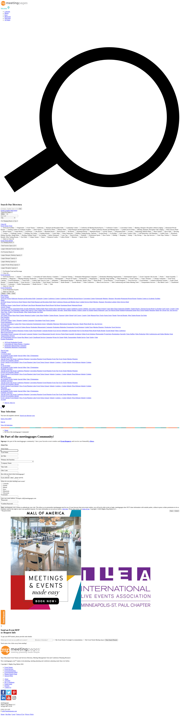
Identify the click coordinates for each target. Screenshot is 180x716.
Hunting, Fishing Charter (79, 310)
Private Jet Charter (58, 337)
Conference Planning (23, 359)
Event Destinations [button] (6, 288)
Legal (13, 714)
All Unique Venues (6, 315)
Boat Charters (49, 308)
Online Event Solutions (88, 334)
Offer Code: (4, 470)
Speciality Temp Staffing (127, 334)
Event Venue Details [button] (7, 240)
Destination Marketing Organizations (15, 347)
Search (3, 293)
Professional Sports (130, 310)
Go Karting (158, 308)
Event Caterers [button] (5, 319)
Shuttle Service (81, 337)
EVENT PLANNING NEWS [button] (10, 360)
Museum (93, 315)
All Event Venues (6, 298)
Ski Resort (57, 305)
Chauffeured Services (39, 337)
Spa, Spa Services (172, 310)
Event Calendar (5, 362)
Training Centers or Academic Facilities (148, 298)
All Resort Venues (6, 305)
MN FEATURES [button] (6, 377)
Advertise (7, 680)
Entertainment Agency (39, 324)
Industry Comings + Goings (58, 362)
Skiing (157, 310)
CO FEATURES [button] (6, 354)
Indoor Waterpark (99, 310)
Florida (5, 485)
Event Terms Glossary (43, 362)
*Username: (4, 494)
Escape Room (150, 308)
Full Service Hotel (16, 302)
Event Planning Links (29, 362)
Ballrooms (15, 298)
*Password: (4, 500)
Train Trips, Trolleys (7, 312)
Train (87, 337)
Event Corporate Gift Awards (17, 334)
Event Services (8, 669)
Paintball (122, 310)
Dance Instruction (119, 308)
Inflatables (50, 324)
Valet (96, 337)
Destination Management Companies (41, 327)
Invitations (78, 334)
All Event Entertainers (7, 324)
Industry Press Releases (74, 362)
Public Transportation (70, 337)
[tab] (90, 7)
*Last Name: (4, 452)
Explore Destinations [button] (7, 339)
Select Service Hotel (123, 302)
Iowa (6, 15)
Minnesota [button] (4, 376)
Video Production (140, 334)
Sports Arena (108, 315)
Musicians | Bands (78, 324)
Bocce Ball (57, 308)
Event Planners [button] (5, 325)
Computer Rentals (47, 330)
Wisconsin (7, 18)
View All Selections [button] (6, 425)
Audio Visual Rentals (35, 330)
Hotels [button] (3, 300)
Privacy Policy (29, 714)
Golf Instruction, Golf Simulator (10, 310)
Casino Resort (16, 305)
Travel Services (116, 327)
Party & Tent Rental (83, 330)
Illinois (6, 13)
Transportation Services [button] (8, 336)
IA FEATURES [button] (5, 366)
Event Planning (47, 359)
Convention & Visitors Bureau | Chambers (17, 344)
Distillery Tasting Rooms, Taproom (135, 308)
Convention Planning (36, 359)
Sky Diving (163, 310)
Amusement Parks (18, 308)
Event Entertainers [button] (6, 322)
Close (13, 293)
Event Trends (63, 359)
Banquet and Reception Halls (26, 298)
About (6, 679)
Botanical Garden (30, 315)
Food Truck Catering (48, 320)
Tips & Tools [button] (4, 350)
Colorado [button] (3, 352)
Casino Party (18, 324)
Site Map (8, 714)
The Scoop (13, 359)
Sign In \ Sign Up (9, 403)
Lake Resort (31, 305)
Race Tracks (140, 310)
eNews (92, 441)
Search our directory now (27, 415)
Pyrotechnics (108, 334)
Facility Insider (13, 355)
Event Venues (8, 667)
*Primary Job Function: (8, 459)
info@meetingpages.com (9, 711)
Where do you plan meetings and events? (13, 481)
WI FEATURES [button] (6, 389)
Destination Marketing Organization (63, 327)
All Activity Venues (6, 308)
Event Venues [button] (5, 297)
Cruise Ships (110, 308)
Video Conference (120, 330)
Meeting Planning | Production (102, 327)
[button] (5, 8)
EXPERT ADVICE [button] (7, 357)
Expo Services (57, 330)
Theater (114, 315)
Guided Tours (42, 310)
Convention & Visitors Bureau (21, 327)
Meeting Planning (72, 359)
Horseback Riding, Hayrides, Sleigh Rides (58, 310)
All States (7, 20)
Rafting (147, 310)
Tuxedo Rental (110, 330)
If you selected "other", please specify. (12, 477)
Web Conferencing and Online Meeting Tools (159, 334)
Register (6, 686)
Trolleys (92, 337)
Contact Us (7, 687)
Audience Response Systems (20, 330)
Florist (63, 334)
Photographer (100, 334)
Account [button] (3, 399)
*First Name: (4, 448)
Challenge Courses (76, 308)
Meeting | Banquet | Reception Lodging (105, 302)
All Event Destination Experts (13, 342)
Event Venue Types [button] (6, 226)
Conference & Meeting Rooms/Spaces (71, 298)
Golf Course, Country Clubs (170, 308)
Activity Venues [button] (5, 307)
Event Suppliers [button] (5, 275)
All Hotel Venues (6, 302)
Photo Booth (87, 324)
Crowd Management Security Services (49, 334)
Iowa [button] (2, 364)
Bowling (63, 308)
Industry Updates (86, 362)
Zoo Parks (40, 312)
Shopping (152, 310)
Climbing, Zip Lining (89, 308)
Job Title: (3, 456)
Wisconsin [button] (4, 387)
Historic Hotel (26, 302)
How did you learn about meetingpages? (13, 474)
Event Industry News (16, 362)
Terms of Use (20, 714)
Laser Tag (108, 310)
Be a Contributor (9, 682)
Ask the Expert (5, 359)
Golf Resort (24, 305)
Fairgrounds (98, 298)
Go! (20, 208)
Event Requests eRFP (10, 672)
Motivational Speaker (66, 324)
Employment (8, 684)
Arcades (26, 308)
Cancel (176, 511)
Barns (14, 315)
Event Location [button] (9, 210)
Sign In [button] (3, 422)
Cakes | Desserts (17, 320)
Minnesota (7, 16)
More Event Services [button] (7, 332)
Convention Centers (89, 298)
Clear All (3, 224)
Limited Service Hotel (86, 302)
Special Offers (22, 355)
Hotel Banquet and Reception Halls (41, 302)
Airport (19, 337)
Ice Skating (90, 310)
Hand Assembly (70, 334)
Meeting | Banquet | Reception (112, 298)
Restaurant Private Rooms (128, 298)
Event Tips (55, 359)
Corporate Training (32, 334)
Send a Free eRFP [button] (6, 419)
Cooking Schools (101, 308)
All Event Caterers (6, 320)
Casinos (68, 308)
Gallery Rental (69, 315)
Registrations (116, 334)
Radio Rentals (101, 330)
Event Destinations (10, 671)
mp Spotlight (4, 355)
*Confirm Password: (7, 503)
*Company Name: (6, 463)
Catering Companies (28, 320)
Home (6, 430)
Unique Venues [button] (5, 314)
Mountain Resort (40, 305)
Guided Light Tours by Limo (28, 310)
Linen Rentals (72, 330)
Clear (8, 293)
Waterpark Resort (77, 305)
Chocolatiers (38, 320)
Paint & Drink (115, 310)
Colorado (7, 11)
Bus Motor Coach (27, 337)
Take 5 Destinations (32, 355)
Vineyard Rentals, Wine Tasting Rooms (24, 312)
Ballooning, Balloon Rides (37, 308)
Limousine (49, 337)
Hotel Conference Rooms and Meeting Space (66, 302)
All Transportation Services (9, 337)
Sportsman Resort (66, 305)
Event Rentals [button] (5, 329)
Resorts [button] (3, 303)
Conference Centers (54, 298)
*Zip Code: (4, 467)
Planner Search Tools (10, 674)
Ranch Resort (50, 305)
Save (171, 511)
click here (65, 509)
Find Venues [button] (4, 295)
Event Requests (66, 441)
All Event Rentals (6, 330)
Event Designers (79, 327)
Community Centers (42, 298)
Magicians (56, 324)
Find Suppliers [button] (5, 317)
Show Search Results (111, 640)
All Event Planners (6, 327)
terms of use (85, 509)
